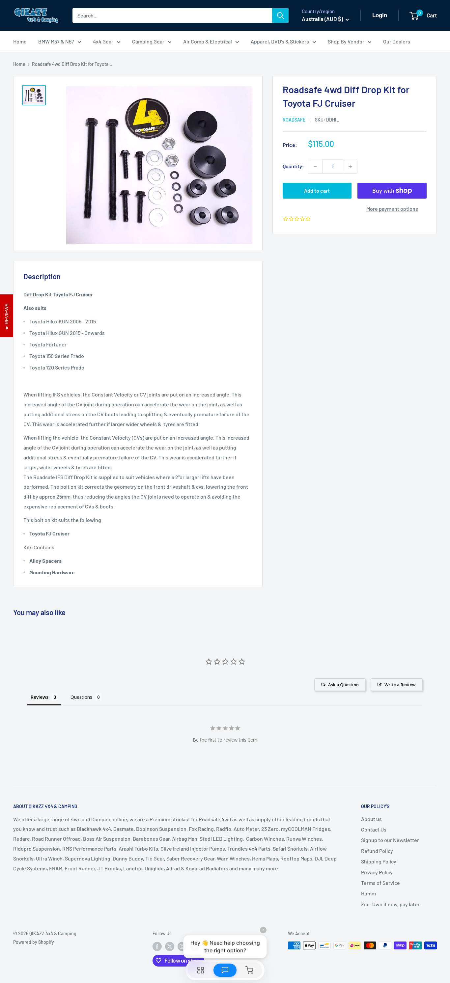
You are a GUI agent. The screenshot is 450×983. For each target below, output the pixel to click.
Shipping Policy (378, 861)
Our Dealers (396, 41)
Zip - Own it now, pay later (390, 904)
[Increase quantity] (350, 166)
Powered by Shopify (33, 942)
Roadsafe (294, 120)
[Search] (280, 15)
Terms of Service (380, 883)
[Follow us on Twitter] (169, 946)
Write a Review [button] (400, 685)
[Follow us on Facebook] (157, 946)
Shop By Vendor (346, 41)
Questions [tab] (81, 697)
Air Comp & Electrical (207, 41)
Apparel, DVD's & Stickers (280, 41)
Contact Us (373, 829)
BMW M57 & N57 (56, 41)
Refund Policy (377, 851)
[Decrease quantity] (315, 166)
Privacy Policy (377, 872)
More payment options (392, 208)
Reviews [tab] (39, 697)
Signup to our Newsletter (390, 840)
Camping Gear (148, 41)
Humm (368, 893)
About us (371, 819)
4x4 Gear (103, 41)
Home (20, 41)
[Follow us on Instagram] (182, 946)
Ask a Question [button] (343, 685)
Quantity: (293, 166)
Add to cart (317, 190)
